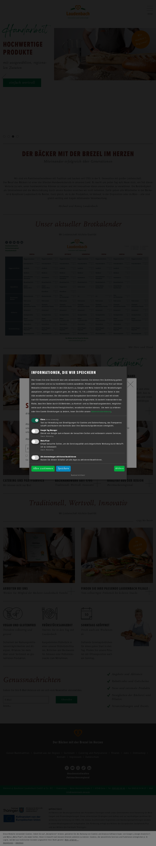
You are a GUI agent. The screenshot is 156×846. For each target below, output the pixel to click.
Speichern (63, 468)
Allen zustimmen (43, 468)
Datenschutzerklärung (101, 411)
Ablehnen (119, 468)
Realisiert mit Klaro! (78, 475)
